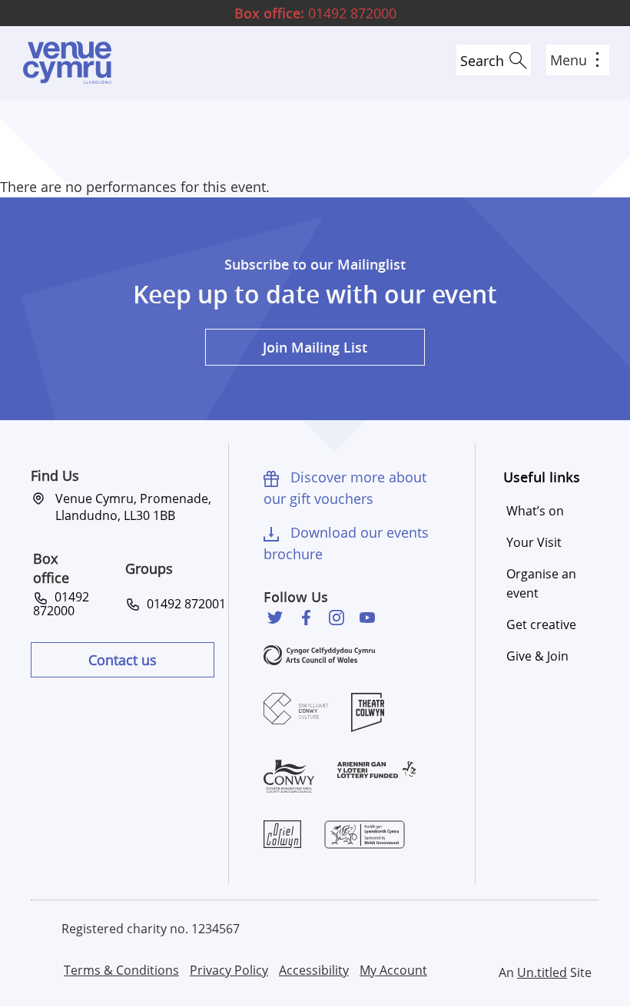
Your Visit (534, 542)
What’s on (535, 510)
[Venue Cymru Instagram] (336, 617)
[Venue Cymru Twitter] (275, 617)
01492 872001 (183, 603)
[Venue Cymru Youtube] (367, 617)
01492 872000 (315, 13)
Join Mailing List (315, 347)
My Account (393, 970)
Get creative (541, 624)
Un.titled (542, 972)
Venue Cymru (67, 62)
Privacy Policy (229, 970)
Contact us (122, 660)
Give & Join (537, 656)
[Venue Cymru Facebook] (305, 617)
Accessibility (314, 970)
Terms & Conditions (121, 970)
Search (482, 60)
